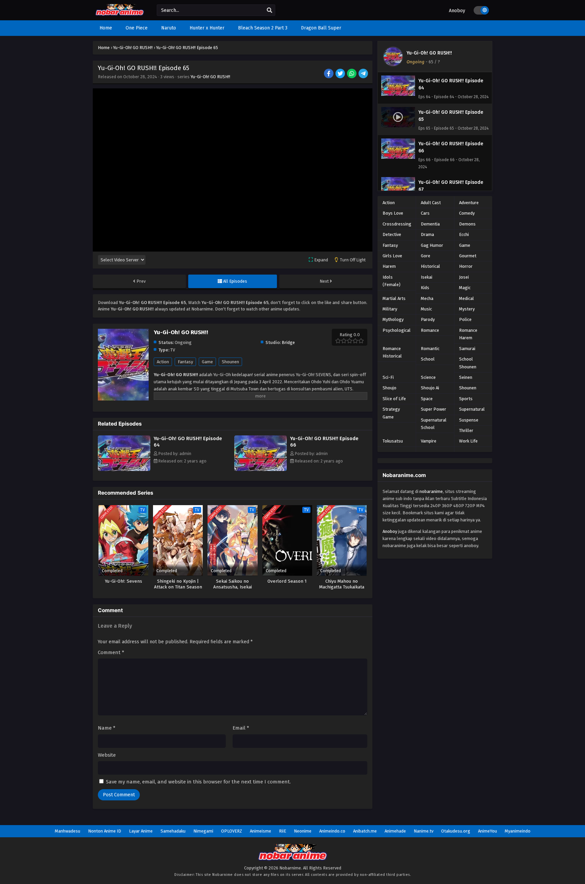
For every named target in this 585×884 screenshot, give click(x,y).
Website (107, 755)
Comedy (467, 213)
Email (241, 728)
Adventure (469, 202)
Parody (428, 319)
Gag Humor (432, 245)
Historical (430, 266)
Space (427, 398)
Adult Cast (431, 202)
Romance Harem (468, 334)
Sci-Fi (388, 377)
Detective (392, 234)
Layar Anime (141, 831)
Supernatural (472, 409)
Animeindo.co (332, 831)
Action (163, 361)
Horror (466, 266)
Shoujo (389, 387)
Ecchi (464, 234)
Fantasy (185, 361)
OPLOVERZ (231, 831)
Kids (425, 287)
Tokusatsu (393, 441)
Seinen (465, 377)
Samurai (467, 348)
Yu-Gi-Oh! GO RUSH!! (210, 76)
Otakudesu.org (455, 831)
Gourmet (467, 255)
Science (428, 377)
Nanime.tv (423, 831)
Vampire (428, 441)
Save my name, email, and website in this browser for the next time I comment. (198, 782)
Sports (466, 398)
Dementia (430, 224)
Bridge (288, 342)
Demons (467, 224)
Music (426, 308)
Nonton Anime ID (104, 831)
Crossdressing (397, 224)
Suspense (468, 420)
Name (106, 728)
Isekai (426, 277)
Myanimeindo (517, 831)
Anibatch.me (365, 831)
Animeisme (260, 831)
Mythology (393, 319)
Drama (427, 234)
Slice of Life (394, 398)
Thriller (466, 430)
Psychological (397, 330)
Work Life (468, 441)
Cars (425, 213)
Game (207, 361)
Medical (466, 298)
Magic (465, 287)
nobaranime (431, 491)
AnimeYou (487, 831)
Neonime (302, 831)
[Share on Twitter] (340, 74)
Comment (111, 652)
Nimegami (203, 831)
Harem (389, 266)
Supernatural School (434, 423)
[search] (269, 10)
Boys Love (393, 213)
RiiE (282, 831)
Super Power (433, 409)
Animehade (395, 831)
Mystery (467, 308)
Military (390, 308)
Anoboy (457, 11)
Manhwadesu (67, 831)
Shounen (230, 361)
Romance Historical (392, 352)
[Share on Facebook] (329, 74)
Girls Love (392, 255)
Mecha (427, 298)
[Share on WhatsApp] (352, 74)
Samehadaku (173, 831)
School (428, 359)
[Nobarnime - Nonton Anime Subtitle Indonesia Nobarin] (120, 14)
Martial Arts (394, 298)
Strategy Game (391, 413)
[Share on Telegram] (364, 74)
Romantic (430, 348)
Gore (425, 255)
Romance (430, 330)
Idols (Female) (391, 281)
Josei (464, 277)
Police (465, 319)
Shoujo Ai (430, 387)
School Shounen (467, 363)
